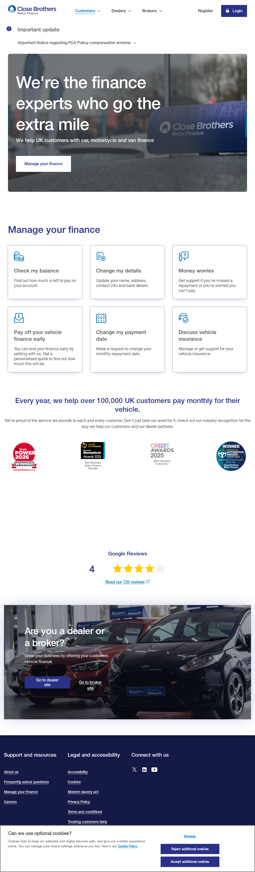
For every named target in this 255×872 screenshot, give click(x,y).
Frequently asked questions (26, 782)
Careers (10, 802)
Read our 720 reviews (125, 582)
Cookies (74, 782)
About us (11, 772)
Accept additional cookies (190, 862)
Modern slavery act (83, 792)
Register (205, 10)
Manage (190, 836)
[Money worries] (210, 272)
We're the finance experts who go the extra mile (88, 103)
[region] (127, 848)
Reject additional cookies (190, 849)
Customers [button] (85, 10)
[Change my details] (127, 272)
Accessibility (78, 772)
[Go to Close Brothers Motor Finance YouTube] (154, 770)
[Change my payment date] (127, 339)
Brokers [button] (149, 10)
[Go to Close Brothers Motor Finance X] (134, 770)
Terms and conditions (85, 812)
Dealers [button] (119, 10)
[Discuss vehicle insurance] (210, 339)
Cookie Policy (127, 846)
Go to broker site (90, 685)
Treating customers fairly (87, 822)
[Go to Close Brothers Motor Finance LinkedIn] (144, 770)
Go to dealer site (47, 682)
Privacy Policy (79, 802)
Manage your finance (21, 792)
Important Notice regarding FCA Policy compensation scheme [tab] (74, 42)
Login (237, 10)
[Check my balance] (45, 272)
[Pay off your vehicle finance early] (45, 339)
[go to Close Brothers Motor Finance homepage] (32, 11)
